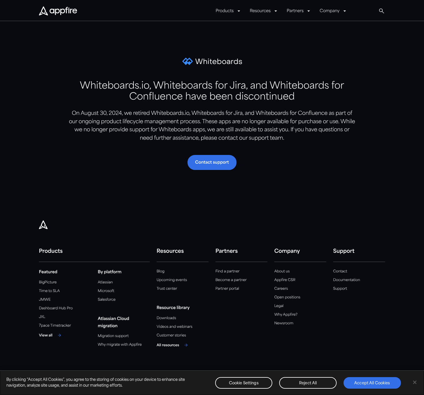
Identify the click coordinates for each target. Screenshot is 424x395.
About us (282, 271)
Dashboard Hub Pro (56, 308)
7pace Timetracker (55, 325)
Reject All (308, 383)
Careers (281, 289)
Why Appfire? (285, 315)
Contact (340, 271)
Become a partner (231, 280)
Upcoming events (172, 280)
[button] (211, 162)
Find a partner (227, 271)
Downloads (166, 318)
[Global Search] (381, 11)
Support (340, 289)
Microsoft (106, 291)
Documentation (346, 280)
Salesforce (107, 300)
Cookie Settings (244, 383)
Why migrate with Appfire (120, 345)
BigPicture (48, 282)
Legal (279, 306)
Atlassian (105, 282)
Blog (160, 271)
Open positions (287, 297)
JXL (42, 317)
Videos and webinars (174, 327)
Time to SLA (49, 291)
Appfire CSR (284, 280)
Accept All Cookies (372, 383)
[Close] (414, 382)
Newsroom (283, 323)
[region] (212, 382)
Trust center (167, 289)
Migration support (113, 336)
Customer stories (171, 335)
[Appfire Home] (58, 11)
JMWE (45, 300)
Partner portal (227, 289)
